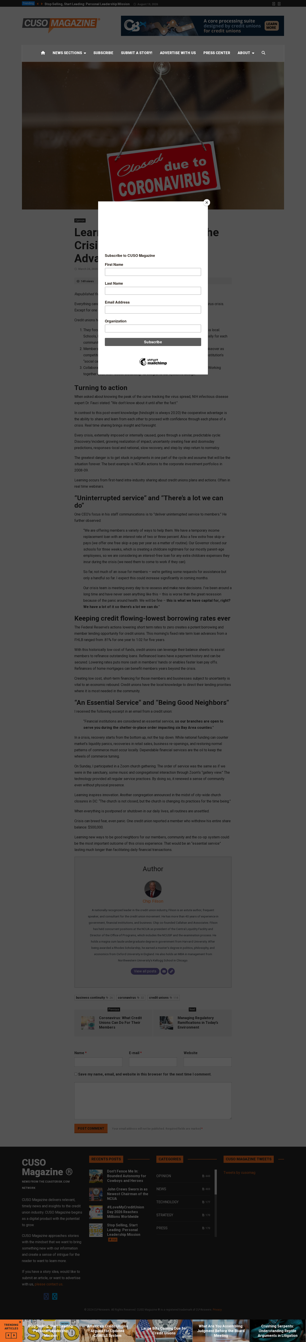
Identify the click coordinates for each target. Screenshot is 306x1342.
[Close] (206, 202)
